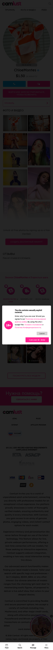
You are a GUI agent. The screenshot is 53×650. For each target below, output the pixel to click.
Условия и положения (33, 325)
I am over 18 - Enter (37, 340)
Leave (42, 333)
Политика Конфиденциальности (28, 327)
